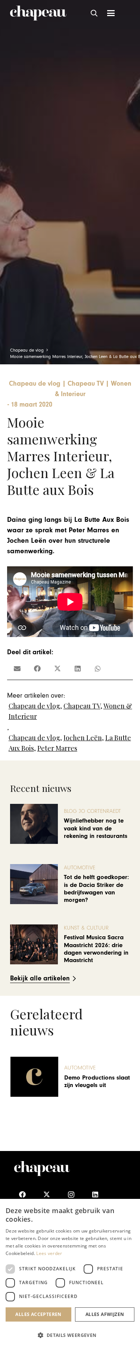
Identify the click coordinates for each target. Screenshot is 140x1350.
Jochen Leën (82, 737)
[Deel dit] (37, 668)
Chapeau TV (81, 705)
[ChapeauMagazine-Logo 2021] (38, 13)
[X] (46, 1194)
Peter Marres (57, 748)
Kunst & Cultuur (86, 928)
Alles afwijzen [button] (104, 1314)
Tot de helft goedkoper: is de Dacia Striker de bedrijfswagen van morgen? (96, 888)
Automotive (79, 867)
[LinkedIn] (95, 1194)
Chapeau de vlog (34, 705)
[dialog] (70, 1274)
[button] (94, 13)
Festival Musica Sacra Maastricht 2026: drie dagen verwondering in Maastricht (96, 949)
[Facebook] (22, 1194)
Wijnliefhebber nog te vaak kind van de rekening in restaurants (95, 828)
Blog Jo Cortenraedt (92, 811)
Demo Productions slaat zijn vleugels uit (97, 1081)
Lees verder (49, 1253)
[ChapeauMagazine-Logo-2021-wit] (42, 1168)
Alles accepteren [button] (38, 1314)
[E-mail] (17, 668)
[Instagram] (71, 1194)
